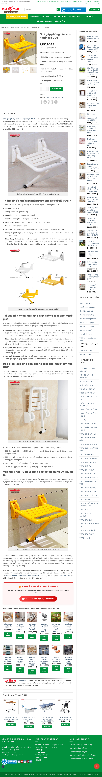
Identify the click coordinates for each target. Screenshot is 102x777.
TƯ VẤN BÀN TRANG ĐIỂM (87, 439)
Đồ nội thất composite (87, 307)
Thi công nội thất (54, 1)
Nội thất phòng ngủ (86, 323)
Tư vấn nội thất (77, 1)
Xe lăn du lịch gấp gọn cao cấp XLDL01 (65, 718)
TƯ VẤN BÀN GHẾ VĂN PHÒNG (88, 429)
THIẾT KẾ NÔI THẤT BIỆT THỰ (88, 398)
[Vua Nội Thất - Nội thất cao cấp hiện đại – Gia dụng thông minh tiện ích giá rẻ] (11, 9)
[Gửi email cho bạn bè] (48, 102)
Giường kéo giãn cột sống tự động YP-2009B (29, 719)
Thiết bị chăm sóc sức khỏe (20, 28)
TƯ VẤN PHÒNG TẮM (87, 492)
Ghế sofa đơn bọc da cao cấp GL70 (20, 627)
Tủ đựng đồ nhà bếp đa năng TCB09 (68, 660)
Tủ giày (45, 17)
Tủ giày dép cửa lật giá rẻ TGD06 (8, 626)
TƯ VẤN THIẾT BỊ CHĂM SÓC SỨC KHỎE (88, 504)
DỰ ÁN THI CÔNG (86, 381)
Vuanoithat (23, 680)
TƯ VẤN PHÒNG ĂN (87, 474)
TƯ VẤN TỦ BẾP (85, 510)
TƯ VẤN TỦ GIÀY (86, 520)
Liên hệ (87, 4)
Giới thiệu (96, 1)
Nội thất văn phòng (86, 330)
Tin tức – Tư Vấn (41, 755)
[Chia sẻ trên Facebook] (41, 102)
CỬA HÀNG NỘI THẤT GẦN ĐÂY (87, 370)
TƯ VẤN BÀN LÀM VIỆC (88, 434)
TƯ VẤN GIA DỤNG (86, 454)
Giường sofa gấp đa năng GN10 (56, 659)
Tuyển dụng (87, 1)
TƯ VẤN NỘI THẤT (86, 470)
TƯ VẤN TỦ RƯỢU (86, 534)
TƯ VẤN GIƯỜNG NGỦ (88, 458)
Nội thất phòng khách (87, 319)
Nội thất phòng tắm (86, 326)
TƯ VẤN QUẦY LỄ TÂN (88, 496)
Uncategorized (85, 354)
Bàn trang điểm (44, 21)
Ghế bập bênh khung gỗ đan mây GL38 (32, 661)
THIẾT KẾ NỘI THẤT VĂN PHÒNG (88, 414)
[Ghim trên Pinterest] (52, 102)
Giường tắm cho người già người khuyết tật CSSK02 (47, 719)
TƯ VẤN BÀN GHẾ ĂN (87, 424)
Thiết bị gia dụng (85, 350)
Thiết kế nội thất (41, 1)
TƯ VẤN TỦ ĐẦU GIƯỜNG (85, 515)
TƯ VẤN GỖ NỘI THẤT (88, 462)
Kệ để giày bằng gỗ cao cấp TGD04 (68, 627)
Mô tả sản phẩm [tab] (9, 114)
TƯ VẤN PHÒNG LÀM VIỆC (87, 482)
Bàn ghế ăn (60, 21)
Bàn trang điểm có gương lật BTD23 (32, 627)
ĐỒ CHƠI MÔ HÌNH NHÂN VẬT (86, 376)
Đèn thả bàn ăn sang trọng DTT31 (44, 660)
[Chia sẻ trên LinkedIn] (56, 102)
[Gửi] (58, 9)
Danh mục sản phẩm (16, 17)
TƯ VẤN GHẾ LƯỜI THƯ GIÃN (88, 449)
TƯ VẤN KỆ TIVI (85, 466)
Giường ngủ (74, 17)
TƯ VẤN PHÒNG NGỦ (87, 488)
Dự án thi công (96, 4)
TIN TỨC (82, 420)
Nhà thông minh (66, 1)
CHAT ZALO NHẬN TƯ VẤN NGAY (40, 599)
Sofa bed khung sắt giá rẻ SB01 (8, 659)
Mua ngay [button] (8, 634)
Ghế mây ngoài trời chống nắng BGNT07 (44, 627)
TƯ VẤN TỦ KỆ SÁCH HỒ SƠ (89, 525)
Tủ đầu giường (59, 17)
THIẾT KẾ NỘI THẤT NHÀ (89, 410)
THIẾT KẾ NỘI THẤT (87, 393)
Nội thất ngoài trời (86, 311)
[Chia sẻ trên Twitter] (45, 102)
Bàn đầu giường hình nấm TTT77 (20, 660)
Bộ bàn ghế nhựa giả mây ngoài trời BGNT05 (56, 627)
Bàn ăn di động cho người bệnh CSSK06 (11, 718)
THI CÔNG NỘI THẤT (87, 389)
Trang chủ (5, 28)
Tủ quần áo (89, 17)
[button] (94, 9)
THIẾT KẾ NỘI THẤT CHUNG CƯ (87, 404)
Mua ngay (56, 89)
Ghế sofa (34, 17)
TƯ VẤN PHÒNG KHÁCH (88, 478)
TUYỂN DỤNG (84, 538)
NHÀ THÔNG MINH (86, 385)
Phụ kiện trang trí (85, 334)
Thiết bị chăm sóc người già (42, 28)
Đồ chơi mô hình (85, 303)
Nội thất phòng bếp (86, 315)
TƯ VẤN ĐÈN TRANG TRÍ (88, 444)
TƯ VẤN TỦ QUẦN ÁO (87, 530)
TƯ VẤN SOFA (84, 499)
